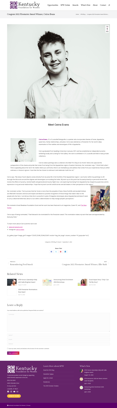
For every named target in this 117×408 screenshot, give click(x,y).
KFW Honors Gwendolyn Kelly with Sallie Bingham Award (27, 281)
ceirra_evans (20, 229)
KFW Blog (53, 242)
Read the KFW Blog (48, 370)
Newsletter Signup (48, 374)
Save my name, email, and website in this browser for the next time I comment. (29, 348)
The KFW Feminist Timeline (50, 386)
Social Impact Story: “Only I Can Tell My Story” (99, 281)
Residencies (46, 382)
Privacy (28, 405)
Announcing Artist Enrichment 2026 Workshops (63, 281)
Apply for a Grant (48, 378)
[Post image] (12, 282)
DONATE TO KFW (14, 396)
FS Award (58, 242)
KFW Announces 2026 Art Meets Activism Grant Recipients (95, 380)
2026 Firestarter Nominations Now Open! (27, 291)
